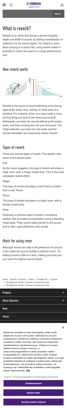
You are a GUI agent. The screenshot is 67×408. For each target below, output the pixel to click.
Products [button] (7, 292)
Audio (31, 279)
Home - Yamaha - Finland (14, 279)
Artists (6, 316)
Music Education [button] (10, 300)
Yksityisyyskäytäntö (23, 376)
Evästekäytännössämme (46, 376)
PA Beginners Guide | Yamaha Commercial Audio (27, 282)
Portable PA (42, 279)
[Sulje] (63, 327)
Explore (54, 279)
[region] (33, 365)
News (5, 308)
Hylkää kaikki (33, 392)
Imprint (8, 376)
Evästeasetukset (33, 383)
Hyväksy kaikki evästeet (33, 401)
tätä (28, 370)
